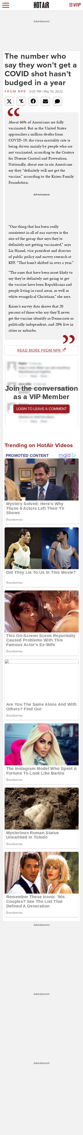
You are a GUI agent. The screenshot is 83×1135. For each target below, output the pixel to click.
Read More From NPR (39, 350)
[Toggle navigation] (5, 5)
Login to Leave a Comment (41, 409)
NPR (16, 91)
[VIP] (75, 5)
